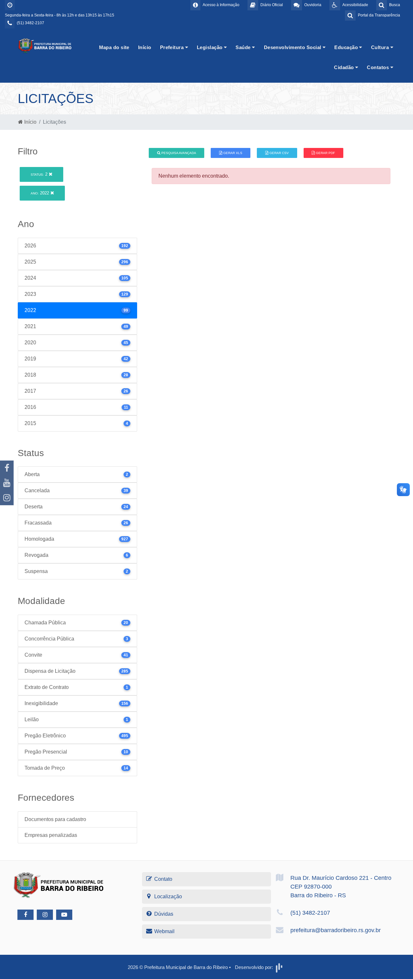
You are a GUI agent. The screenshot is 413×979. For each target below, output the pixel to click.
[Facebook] (7, 468)
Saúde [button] (244, 47)
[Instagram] (7, 497)
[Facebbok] (25, 915)
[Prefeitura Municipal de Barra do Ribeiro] (45, 45)
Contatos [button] (378, 67)
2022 (40, 193)
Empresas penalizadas (51, 835)
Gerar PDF (325, 153)
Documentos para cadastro (55, 819)
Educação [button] (346, 47)
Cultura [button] (380, 47)
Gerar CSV (278, 153)
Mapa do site (114, 47)
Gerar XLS (232, 153)
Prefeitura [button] (172, 47)
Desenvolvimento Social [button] (293, 47)
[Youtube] (7, 482)
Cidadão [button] (344, 67)
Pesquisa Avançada (178, 153)
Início (144, 47)
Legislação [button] (210, 47)
